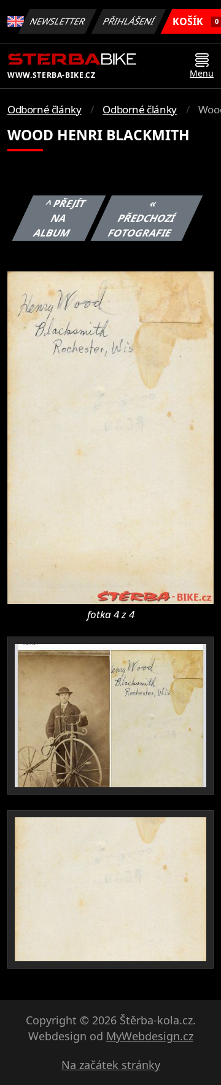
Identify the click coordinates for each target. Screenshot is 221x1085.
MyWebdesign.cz (149, 1036)
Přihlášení (129, 21)
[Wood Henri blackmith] (110, 437)
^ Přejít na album (60, 218)
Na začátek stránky (110, 1064)
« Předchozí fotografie (142, 218)
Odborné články (44, 109)
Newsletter (58, 21)
